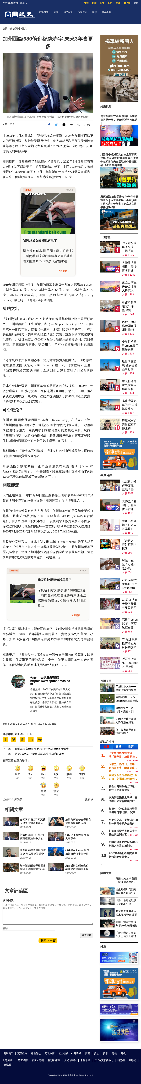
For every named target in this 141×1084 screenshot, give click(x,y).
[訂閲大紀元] (119, 962)
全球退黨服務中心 (103, 1060)
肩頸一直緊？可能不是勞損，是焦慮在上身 (129, 564)
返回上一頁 (48, 940)
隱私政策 (50, 1053)
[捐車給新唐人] (119, 101)
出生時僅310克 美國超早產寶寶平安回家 (126, 893)
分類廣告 (82, 12)
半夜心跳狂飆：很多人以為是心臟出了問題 (129, 525)
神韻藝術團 (54, 1060)
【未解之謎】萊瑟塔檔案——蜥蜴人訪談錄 (129, 545)
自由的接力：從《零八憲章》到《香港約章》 (125, 712)
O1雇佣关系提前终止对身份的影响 (129, 643)
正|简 (87, 125)
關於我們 (8, 1053)
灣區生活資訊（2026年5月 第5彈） (130, 663)
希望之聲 (85, 1060)
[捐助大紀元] (119, 1014)
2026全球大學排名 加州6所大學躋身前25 (130, 584)
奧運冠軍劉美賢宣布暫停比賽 (129, 424)
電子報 (127, 3)
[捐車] (119, 469)
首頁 (5, 28)
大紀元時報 (70, 1060)
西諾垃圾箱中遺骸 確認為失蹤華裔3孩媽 (39, 753)
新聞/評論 (43, 12)
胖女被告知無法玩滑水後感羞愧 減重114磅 (126, 915)
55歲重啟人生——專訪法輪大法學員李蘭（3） (126, 690)
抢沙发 (89, 799)
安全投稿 (63, 1053)
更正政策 (22, 1053)
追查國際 (23, 1060)
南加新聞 (15, 28)
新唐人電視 (38, 1060)
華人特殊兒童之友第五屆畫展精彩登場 (129, 385)
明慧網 (121, 1060)
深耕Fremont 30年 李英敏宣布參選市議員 (130, 624)
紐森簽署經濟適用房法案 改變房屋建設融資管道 (33, 854)
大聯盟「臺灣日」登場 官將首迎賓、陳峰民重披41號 (130, 267)
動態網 (132, 1060)
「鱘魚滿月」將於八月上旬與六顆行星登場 (126, 936)
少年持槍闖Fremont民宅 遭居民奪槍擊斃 (130, 346)
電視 (86, 3)
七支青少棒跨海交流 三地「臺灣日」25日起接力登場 (129, 247)
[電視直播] (119, 1040)
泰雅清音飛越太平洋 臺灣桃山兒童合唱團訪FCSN (129, 306)
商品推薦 (106, 12)
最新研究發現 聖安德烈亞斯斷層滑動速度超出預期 (129, 365)
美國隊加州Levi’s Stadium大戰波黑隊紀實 (127, 701)
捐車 (102, 3)
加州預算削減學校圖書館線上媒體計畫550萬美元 (33, 869)
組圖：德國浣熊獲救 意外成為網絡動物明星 (126, 925)
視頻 (94, 12)
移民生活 (68, 12)
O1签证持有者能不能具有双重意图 (129, 603)
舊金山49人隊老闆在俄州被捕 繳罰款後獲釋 (129, 326)
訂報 (94, 3)
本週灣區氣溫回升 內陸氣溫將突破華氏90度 (129, 405)
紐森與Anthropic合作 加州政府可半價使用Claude (77, 854)
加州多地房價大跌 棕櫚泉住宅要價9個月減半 (41, 748)
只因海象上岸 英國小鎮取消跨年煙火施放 (126, 882)
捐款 (110, 3)
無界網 (7, 1064)
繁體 (136, 3)
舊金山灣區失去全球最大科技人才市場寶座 (129, 286)
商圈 (118, 3)
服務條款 (36, 1053)
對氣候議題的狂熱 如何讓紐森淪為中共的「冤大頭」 (32, 838)
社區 (56, 12)
